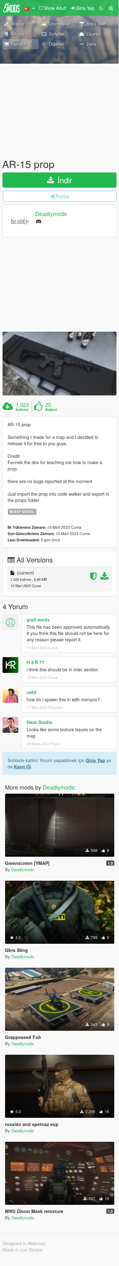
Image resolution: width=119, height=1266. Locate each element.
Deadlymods (51, 214)
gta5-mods (38, 619)
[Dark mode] (101, 8)
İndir (63, 179)
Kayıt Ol (22, 766)
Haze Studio (40, 722)
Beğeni (51, 409)
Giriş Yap (95, 760)
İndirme (22, 409)
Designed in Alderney (24, 1243)
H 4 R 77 (35, 662)
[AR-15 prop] (59, 364)
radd (31, 692)
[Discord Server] (38, 220)
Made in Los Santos (22, 1249)
